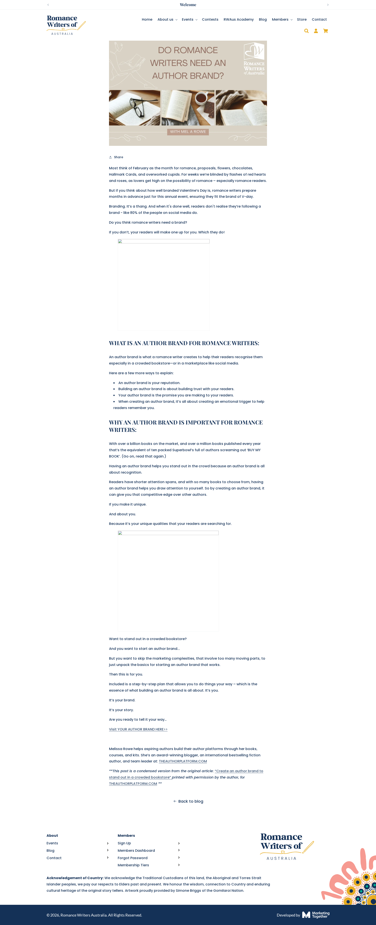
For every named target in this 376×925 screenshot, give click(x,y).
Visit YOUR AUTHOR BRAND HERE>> (138, 729)
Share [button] (118, 157)
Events (52, 843)
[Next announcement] (328, 5)
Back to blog (190, 801)
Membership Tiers (133, 865)
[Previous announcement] (48, 5)
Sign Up (124, 843)
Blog (50, 850)
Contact (54, 857)
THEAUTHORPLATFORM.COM (183, 761)
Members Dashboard (136, 850)
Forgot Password (133, 857)
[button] (167, 20)
